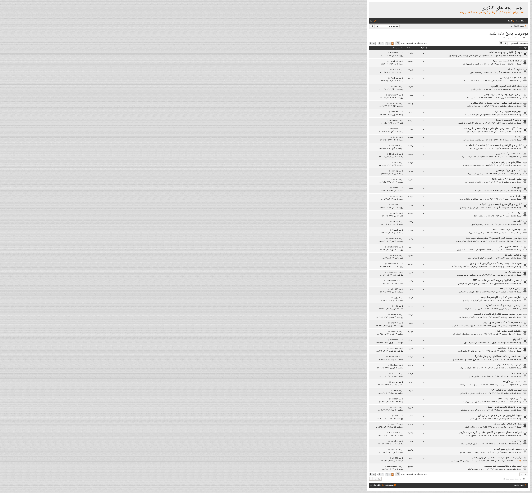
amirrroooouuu (510, 283)
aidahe (513, 258)
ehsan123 (512, 427)
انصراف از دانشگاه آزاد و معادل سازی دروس (502, 322)
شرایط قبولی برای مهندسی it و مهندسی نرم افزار (499, 415)
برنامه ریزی (516, 440)
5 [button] (379, 43)
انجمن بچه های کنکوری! (502, 8)
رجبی (514, 300)
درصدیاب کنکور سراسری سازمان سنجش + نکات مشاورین (495, 103)
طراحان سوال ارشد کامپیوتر (509, 365)
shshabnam (512, 123)
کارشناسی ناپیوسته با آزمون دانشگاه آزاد (503, 305)
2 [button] (389, 43)
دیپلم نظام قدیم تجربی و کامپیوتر (506, 86)
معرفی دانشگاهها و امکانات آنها (464, 266)
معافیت (518, 137)
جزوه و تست (474, 148)
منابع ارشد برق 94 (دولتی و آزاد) (506, 179)
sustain (513, 199)
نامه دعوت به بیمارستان (510, 77)
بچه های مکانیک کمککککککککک (506, 229)
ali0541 (510, 460)
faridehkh (512, 443)
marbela (513, 148)
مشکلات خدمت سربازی (471, 80)
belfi (514, 308)
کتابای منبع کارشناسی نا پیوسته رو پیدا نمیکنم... (499, 204)
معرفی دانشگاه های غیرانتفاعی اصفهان (503, 407)
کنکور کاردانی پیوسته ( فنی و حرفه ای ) (463, 55)
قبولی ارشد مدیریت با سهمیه (508, 111)
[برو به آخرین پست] (389, 52)
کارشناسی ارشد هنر (512, 255)
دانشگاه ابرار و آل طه (512, 381)
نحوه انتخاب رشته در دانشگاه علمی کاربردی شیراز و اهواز (495, 263)
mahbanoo (512, 342)
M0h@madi (512, 156)
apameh (513, 384)
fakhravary (512, 351)
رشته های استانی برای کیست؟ (507, 424)
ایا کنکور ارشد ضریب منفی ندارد (507, 61)
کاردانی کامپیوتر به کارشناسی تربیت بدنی (502, 94)
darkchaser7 (511, 97)
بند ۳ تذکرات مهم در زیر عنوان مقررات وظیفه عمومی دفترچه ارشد (492, 128)
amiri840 (512, 317)
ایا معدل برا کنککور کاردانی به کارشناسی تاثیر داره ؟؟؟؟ (497, 280)
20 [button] (374, 43)
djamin (513, 140)
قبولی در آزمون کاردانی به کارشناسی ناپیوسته (501, 297)
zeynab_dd (512, 64)
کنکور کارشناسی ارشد (471, 64)
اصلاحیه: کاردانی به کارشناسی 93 (506, 390)
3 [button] (386, 43)
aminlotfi (513, 114)
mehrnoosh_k (511, 266)
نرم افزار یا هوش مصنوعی (509, 348)
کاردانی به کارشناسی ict (510, 289)
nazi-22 (513, 376)
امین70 (513, 232)
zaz (514, 418)
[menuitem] (511, 21)
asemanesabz (511, 469)
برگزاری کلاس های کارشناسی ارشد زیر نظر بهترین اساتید (496, 457)
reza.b (513, 72)
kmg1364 (512, 325)
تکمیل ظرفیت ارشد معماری (509, 398)
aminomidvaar (511, 275)
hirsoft (513, 393)
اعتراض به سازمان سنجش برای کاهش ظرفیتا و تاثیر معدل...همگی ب (489, 432)
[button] (398, 43)
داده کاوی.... (515, 196)
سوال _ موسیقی (514, 213)
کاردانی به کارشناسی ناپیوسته (508, 120)
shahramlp (512, 131)
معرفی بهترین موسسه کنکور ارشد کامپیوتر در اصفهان (497, 314)
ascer (514, 182)
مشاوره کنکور (475, 72)
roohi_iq (513, 173)
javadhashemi (511, 249)
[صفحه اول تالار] (526, 5)
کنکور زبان (517, 339)
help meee (516, 373)
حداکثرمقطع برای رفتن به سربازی (506, 162)
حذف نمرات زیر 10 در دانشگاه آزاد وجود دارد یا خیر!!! (498, 356)
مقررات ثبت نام (514, 69)
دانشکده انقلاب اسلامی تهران (508, 331)
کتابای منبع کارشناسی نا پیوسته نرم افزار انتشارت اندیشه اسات (493, 145)
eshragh (513, 401)
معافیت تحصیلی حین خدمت (507, 449)
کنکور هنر (517, 221)
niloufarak (512, 55)
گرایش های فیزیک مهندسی (508, 170)
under (514, 89)
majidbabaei (511, 359)
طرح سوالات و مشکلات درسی (470, 199)
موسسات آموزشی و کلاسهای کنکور (464, 460)
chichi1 (513, 190)
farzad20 (512, 334)
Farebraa (512, 80)
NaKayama (512, 435)
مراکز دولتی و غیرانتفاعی (468, 384)
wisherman (512, 106)
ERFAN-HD (511, 241)
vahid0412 (512, 292)
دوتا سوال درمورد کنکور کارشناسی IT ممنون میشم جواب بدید (493, 238)
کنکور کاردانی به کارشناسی (468, 123)
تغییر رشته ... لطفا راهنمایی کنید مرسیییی (502, 466)
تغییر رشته (516, 187)
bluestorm (512, 368)
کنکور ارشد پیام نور (513, 272)
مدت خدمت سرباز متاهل (510, 246)
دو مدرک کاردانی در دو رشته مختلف (505, 52)
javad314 (512, 452)
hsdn (514, 165)
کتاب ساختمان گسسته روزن (508, 153)
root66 (513, 410)
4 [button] (382, 43)
